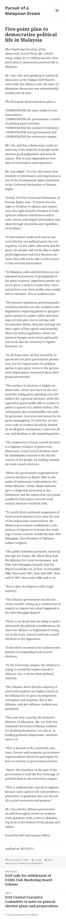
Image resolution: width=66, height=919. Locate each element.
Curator (38, 859)
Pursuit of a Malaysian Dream (22, 10)
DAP (49, 859)
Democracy (11, 863)
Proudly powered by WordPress (21, 914)
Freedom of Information (30, 863)
